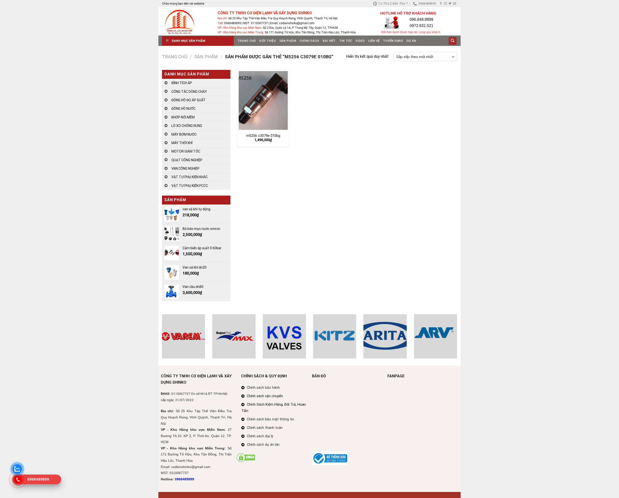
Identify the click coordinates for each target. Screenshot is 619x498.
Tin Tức (345, 41)
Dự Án (411, 41)
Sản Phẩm (287, 41)
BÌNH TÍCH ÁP (181, 83)
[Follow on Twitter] (450, 3)
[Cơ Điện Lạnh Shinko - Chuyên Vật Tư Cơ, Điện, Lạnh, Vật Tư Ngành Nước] (186, 21)
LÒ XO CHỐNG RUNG (186, 126)
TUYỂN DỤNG (393, 41)
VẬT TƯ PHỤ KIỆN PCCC (189, 186)
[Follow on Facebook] (440, 3)
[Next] (458, 339)
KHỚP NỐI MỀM (183, 117)
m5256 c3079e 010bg (263, 136)
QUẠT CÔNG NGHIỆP (186, 160)
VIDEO (360, 41)
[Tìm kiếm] (453, 41)
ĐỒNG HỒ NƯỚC (183, 108)
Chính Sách (309, 41)
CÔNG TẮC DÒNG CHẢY (189, 92)
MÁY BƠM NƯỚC (184, 134)
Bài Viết (329, 41)
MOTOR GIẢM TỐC (185, 151)
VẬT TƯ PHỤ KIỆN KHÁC (189, 177)
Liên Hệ (374, 41)
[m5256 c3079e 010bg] (263, 100)
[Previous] (161, 339)
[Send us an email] (454, 3)
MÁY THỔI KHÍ (181, 143)
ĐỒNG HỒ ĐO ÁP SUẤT (188, 100)
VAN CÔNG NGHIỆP (185, 168)
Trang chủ (174, 56)
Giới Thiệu (267, 41)
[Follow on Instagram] (445, 3)
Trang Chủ (246, 41)
